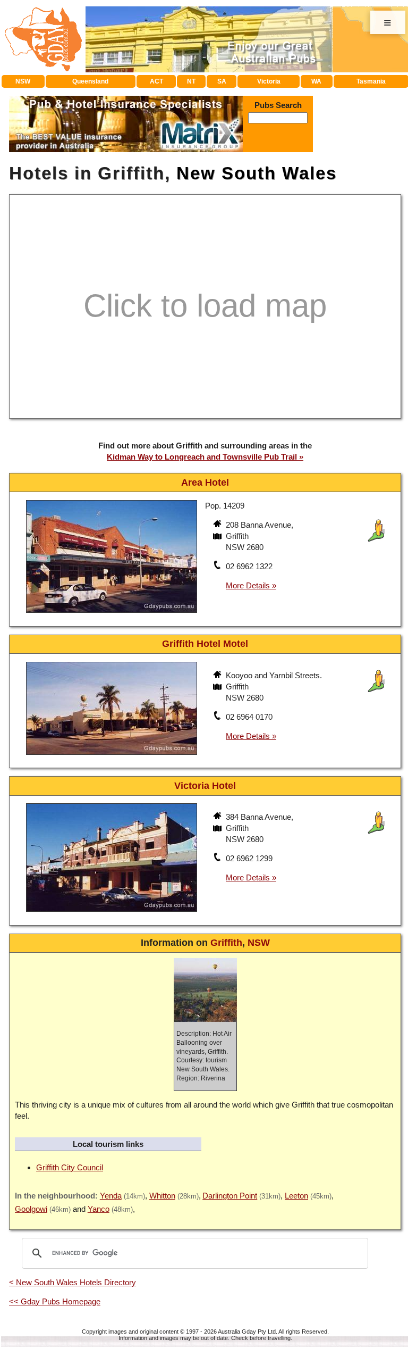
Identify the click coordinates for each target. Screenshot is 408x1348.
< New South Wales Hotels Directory (72, 1282)
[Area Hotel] (111, 614)
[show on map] (218, 537)
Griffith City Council (69, 1167)
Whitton (162, 1195)
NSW (22, 81)
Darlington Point (229, 1195)
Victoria (268, 81)
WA (316, 81)
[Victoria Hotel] (111, 913)
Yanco (98, 1208)
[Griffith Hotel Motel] (111, 756)
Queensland (90, 81)
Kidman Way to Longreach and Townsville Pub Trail (202, 456)
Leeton (296, 1195)
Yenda (111, 1195)
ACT (156, 81)
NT (191, 81)
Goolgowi (31, 1208)
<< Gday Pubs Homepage (54, 1301)
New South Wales (256, 173)
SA (221, 81)
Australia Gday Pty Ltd (247, 1331)
